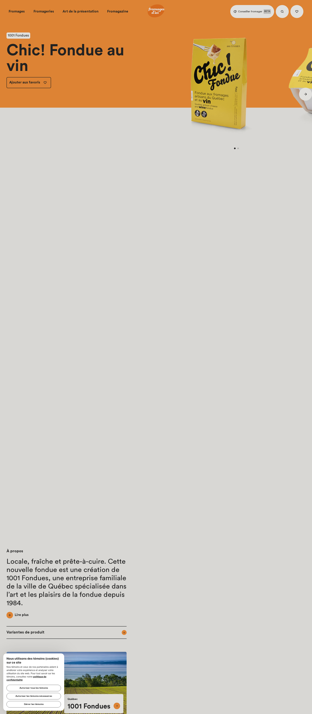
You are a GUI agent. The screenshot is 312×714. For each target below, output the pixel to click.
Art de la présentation (80, 11)
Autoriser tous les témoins (34, 688)
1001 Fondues (18, 35)
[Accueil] (156, 11)
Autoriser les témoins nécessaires (33, 696)
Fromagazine (117, 11)
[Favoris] (296, 11)
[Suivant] (305, 94)
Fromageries (43, 11)
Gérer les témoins (34, 704)
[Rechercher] (282, 11)
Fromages (17, 11)
